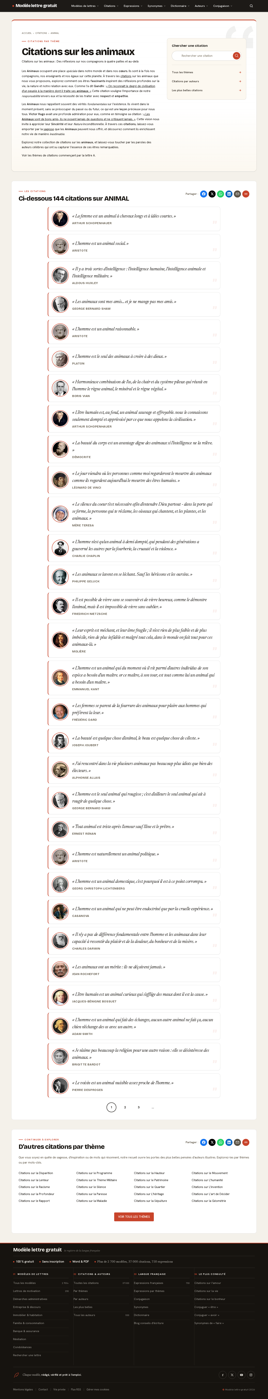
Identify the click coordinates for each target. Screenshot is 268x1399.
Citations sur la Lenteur (34, 1180)
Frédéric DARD (84, 720)
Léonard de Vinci (86, 487)
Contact (43, 1389)
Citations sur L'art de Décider (211, 1194)
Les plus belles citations (206, 90)
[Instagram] (251, 1375)
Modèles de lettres (83, 6)
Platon (78, 363)
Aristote (80, 250)
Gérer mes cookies (98, 1389)
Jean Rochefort (86, 974)
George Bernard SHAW (91, 308)
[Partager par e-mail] (237, 194)
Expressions (131, 6)
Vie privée (59, 1389)
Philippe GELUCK (85, 581)
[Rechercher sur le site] (251, 6)
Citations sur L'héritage (149, 1194)
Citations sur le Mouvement (210, 1173)
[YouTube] (241, 1375)
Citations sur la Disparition (36, 1173)
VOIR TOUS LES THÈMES (134, 1217)
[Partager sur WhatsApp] (220, 194)
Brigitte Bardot (86, 1064)
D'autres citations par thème (62, 1147)
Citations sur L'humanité (207, 1180)
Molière (79, 651)
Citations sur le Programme (94, 1173)
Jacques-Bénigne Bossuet (94, 1001)
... (153, 1107)
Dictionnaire (178, 6)
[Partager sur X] (212, 194)
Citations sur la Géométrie (209, 1201)
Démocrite (81, 457)
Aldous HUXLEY (85, 283)
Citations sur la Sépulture (150, 1201)
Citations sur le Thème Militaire (96, 1180)
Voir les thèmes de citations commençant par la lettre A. (59, 155)
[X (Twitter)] (232, 1375)
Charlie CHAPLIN (86, 556)
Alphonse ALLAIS (86, 777)
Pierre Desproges (87, 1090)
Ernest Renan (84, 833)
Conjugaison (221, 6)
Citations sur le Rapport (34, 1201)
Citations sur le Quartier (149, 1187)
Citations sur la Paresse (91, 1194)
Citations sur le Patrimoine (151, 1180)
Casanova (80, 916)
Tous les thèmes (206, 72)
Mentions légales (23, 1389)
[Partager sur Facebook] (203, 194)
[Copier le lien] (245, 194)
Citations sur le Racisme (34, 1187)
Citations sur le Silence (91, 1187)
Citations (109, 6)
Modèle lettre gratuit (36, 5)
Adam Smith (82, 1034)
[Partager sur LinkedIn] (228, 194)
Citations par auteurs (206, 81)
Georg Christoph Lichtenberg (98, 888)
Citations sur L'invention (207, 1187)
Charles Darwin (86, 948)
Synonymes (155, 6)
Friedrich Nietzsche (89, 614)
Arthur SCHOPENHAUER (92, 223)
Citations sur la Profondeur (36, 1194)
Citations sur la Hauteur (149, 1173)
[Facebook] (223, 1375)
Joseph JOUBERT (85, 745)
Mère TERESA (83, 525)
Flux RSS (76, 1389)
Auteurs (200, 6)
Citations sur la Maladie (91, 1201)
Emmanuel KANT (85, 689)
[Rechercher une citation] (236, 56)
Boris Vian (81, 396)
